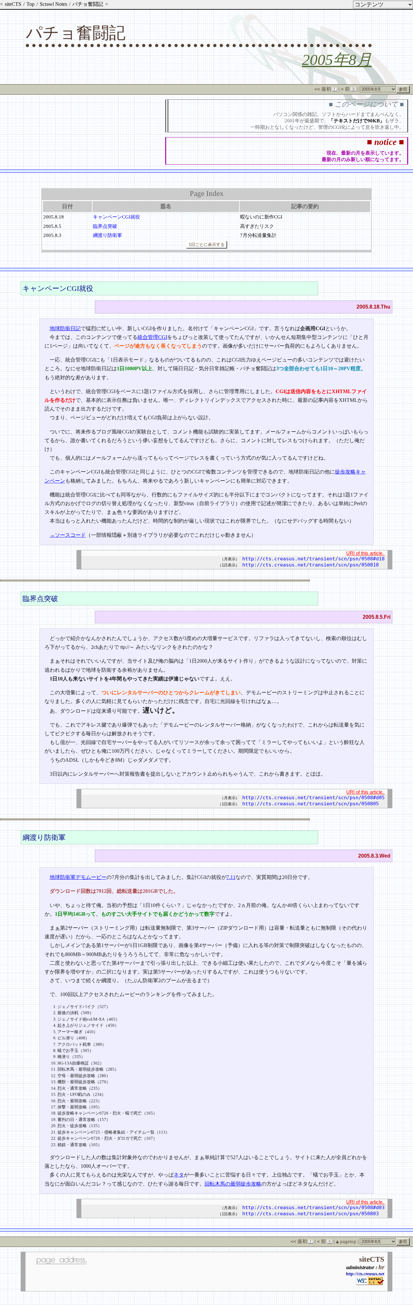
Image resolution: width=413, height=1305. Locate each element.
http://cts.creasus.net (365, 1273)
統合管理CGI (152, 337)
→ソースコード (68, 535)
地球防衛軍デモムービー (78, 877)
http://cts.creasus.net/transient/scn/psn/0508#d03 (313, 1207)
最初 (325, 89)
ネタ (179, 1175)
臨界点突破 (105, 226)
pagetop (346, 1241)
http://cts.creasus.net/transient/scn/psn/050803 (310, 1214)
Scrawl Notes (53, 4)
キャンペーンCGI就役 (116, 216)
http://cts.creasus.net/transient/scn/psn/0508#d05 (313, 797)
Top (30, 4)
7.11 (231, 877)
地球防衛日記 (65, 328)
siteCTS (13, 4)
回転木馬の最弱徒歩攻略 (233, 1184)
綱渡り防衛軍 (107, 235)
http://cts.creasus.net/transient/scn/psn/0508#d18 (313, 559)
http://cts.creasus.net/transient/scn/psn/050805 (310, 804)
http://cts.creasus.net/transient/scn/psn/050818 (310, 565)
